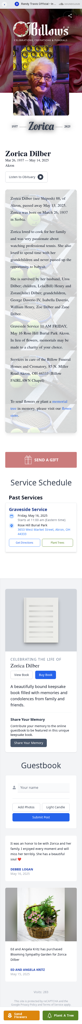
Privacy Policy (29, 1004)
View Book (21, 675)
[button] (41, 914)
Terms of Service (53, 1004)
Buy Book (45, 675)
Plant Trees (57, 542)
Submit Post (41, 817)
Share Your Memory (28, 743)
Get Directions (24, 542)
